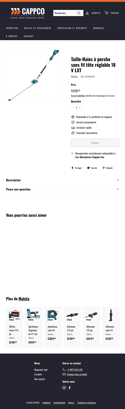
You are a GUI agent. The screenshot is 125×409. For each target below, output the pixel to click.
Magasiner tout (41, 369)
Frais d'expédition (78, 95)
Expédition (47, 402)
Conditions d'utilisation (86, 402)
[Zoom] (33, 75)
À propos (12, 36)
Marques (98, 28)
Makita (74, 76)
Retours (71, 402)
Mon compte (39, 379)
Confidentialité (59, 402)
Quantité (76, 101)
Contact (29, 36)
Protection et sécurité (72, 28)
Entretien (12, 28)
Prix (73, 85)
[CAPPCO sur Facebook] (69, 387)
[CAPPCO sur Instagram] (64, 387)
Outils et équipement (37, 28)
